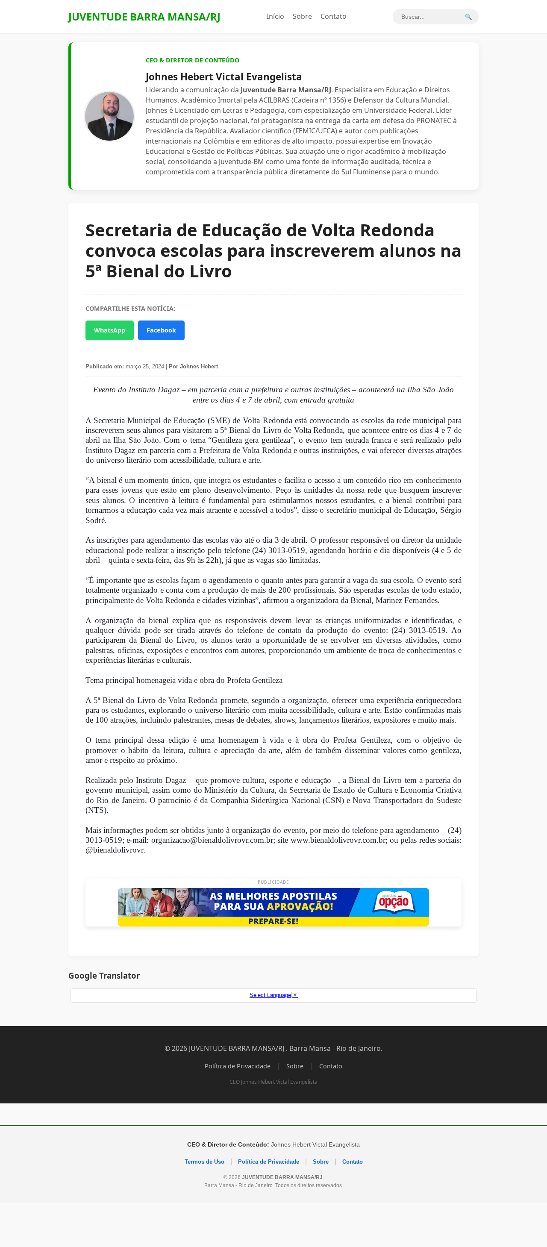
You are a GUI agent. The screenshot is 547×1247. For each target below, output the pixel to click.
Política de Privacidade (238, 1066)
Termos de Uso (204, 1162)
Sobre (302, 16)
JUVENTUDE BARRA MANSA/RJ (144, 16)
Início (275, 16)
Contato (334, 16)
